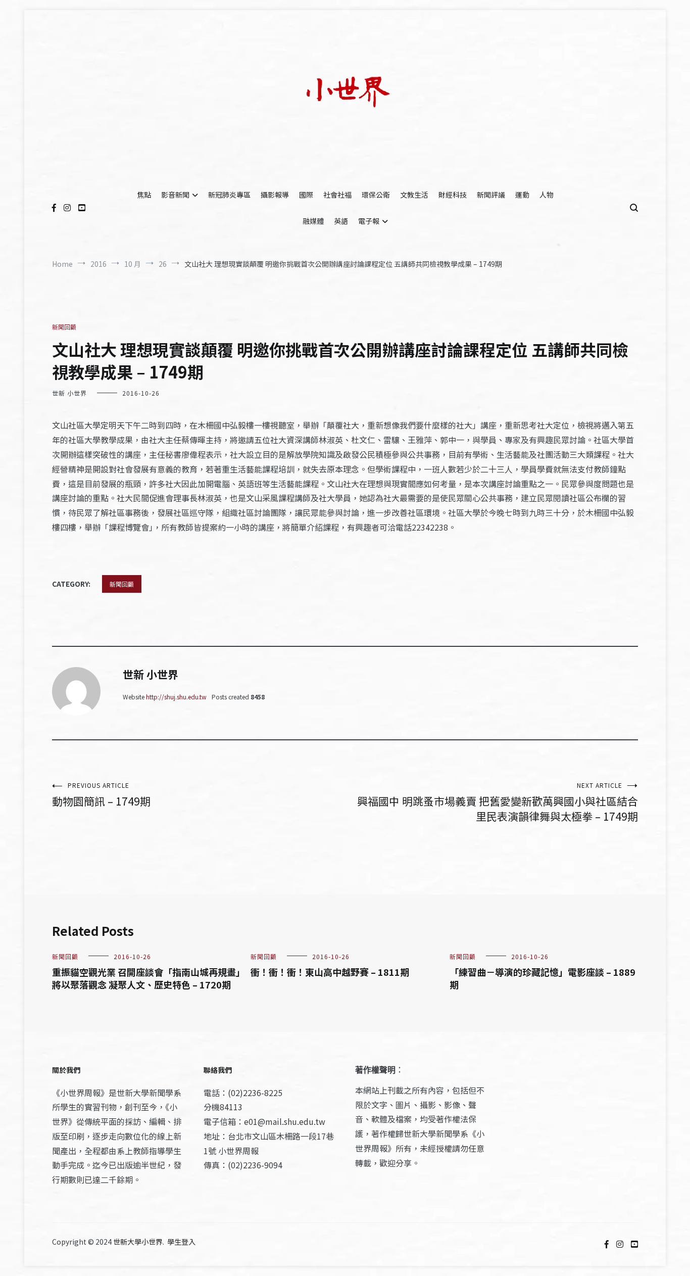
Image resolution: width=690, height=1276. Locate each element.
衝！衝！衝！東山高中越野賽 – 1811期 (330, 971)
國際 (306, 195)
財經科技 (452, 195)
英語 (341, 221)
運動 (522, 195)
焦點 (144, 195)
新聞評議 (491, 195)
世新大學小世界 (138, 1242)
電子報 (368, 221)
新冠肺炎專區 (229, 195)
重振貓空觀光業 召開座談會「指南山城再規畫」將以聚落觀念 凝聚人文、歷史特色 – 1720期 (146, 978)
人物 (546, 195)
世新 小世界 (69, 393)
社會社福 (337, 195)
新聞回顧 (64, 326)
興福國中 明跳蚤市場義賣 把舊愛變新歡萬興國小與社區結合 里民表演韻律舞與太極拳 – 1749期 (497, 802)
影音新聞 (175, 195)
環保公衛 (376, 195)
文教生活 (414, 195)
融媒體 (313, 221)
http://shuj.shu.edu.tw (176, 696)
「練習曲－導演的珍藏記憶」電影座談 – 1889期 (542, 978)
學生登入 (181, 1242)
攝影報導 (275, 195)
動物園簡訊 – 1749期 (101, 795)
